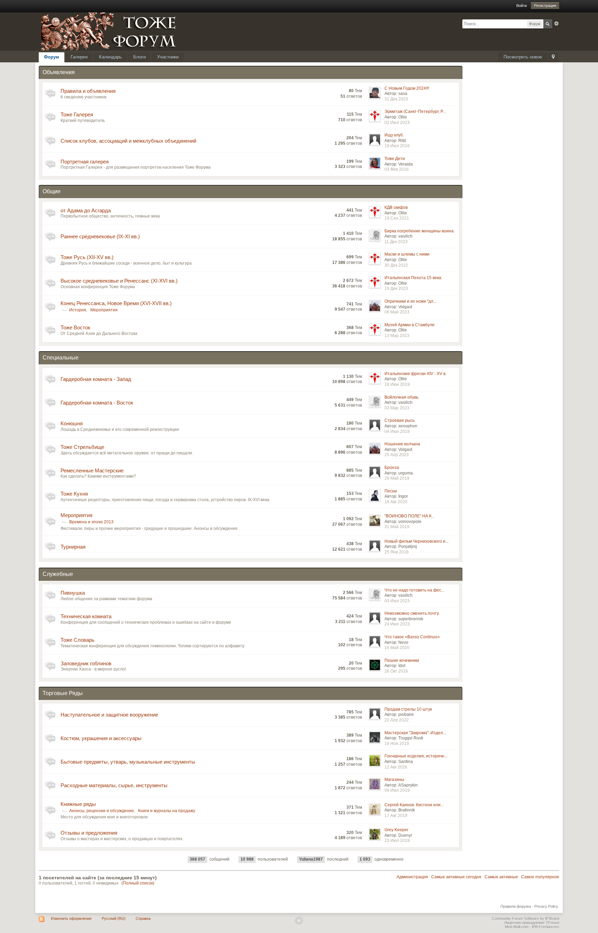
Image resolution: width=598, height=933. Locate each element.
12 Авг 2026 (395, 767)
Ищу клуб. (394, 135)
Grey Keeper (396, 829)
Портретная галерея (85, 162)
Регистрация (545, 5)
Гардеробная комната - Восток (97, 403)
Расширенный (556, 23)
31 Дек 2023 (396, 99)
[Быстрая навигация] (553, 57)
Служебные (58, 574)
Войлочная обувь (401, 397)
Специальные (61, 358)
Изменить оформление (71, 918)
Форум (51, 57)
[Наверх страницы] (299, 920)
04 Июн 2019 (397, 431)
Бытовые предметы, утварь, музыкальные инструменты (128, 762)
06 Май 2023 (396, 312)
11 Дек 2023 (396, 241)
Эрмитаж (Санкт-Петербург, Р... (415, 111)
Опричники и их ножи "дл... (410, 301)
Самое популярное (540, 876)
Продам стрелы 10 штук (408, 709)
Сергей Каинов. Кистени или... (414, 804)
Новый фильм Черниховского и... (416, 541)
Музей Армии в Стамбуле (409, 324)
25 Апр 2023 (396, 454)
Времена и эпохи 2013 (91, 521)
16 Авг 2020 (395, 501)
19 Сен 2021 (396, 218)
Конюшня (72, 423)
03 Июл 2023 (397, 600)
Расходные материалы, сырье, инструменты (114, 785)
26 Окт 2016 (396, 671)
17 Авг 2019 (395, 815)
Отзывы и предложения (89, 833)
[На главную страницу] (116, 31)
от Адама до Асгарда (86, 210)
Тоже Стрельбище (82, 447)
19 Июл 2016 (397, 145)
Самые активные (501, 876)
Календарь (110, 57)
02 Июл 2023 (397, 122)
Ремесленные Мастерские (92, 470)
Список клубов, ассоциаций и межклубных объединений (128, 141)
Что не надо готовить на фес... (414, 590)
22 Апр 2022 (396, 720)
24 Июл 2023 (397, 624)
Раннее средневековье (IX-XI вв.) (100, 236)
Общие (52, 191)
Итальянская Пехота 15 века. (413, 277)
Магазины (394, 779)
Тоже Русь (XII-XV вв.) (87, 257)
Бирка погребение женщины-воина (419, 231)
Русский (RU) (114, 918)
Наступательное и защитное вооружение (109, 715)
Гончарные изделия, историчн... (415, 756)
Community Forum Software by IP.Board (525, 918)
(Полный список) (137, 883)
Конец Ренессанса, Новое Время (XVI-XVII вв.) (116, 303)
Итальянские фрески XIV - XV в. (415, 373)
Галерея (79, 57)
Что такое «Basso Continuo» (412, 636)
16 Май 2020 (396, 647)
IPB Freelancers (545, 927)
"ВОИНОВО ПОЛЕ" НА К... (409, 516)
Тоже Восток (75, 327)
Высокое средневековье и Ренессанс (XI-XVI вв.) (119, 281)
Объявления (59, 72)
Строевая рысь (399, 420)
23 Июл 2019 (397, 840)
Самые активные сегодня (456, 876)
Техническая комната (86, 616)
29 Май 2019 (396, 478)
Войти (521, 5)
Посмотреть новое (523, 57)
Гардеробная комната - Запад (96, 379)
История (77, 310)
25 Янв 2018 (396, 552)
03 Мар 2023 (396, 408)
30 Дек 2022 (396, 265)
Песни (390, 491)
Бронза (391, 467)
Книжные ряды (78, 804)
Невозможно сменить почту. (412, 613)
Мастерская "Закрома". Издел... (415, 732)
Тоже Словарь (77, 640)
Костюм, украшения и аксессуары (101, 738)
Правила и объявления (88, 91)
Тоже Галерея (77, 114)
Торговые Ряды (63, 693)
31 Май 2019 (396, 526)
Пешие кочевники (401, 660)
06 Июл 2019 (397, 790)
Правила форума (515, 906)
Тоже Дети (394, 158)
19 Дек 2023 (396, 288)
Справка (143, 918)
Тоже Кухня (74, 494)
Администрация (412, 876)
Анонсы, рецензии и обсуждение (101, 810)
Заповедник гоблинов (86, 663)
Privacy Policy (546, 906)
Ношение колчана (402, 444)
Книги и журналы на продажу (166, 810)
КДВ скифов (396, 207)
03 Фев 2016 (396, 169)
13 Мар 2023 (396, 335)
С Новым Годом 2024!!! (406, 88)
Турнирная (73, 547)
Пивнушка (73, 593)
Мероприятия (104, 310)
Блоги (139, 57)
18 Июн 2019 (397, 384)
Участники (168, 57)
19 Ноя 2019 (396, 743)
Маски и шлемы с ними (406, 254)
